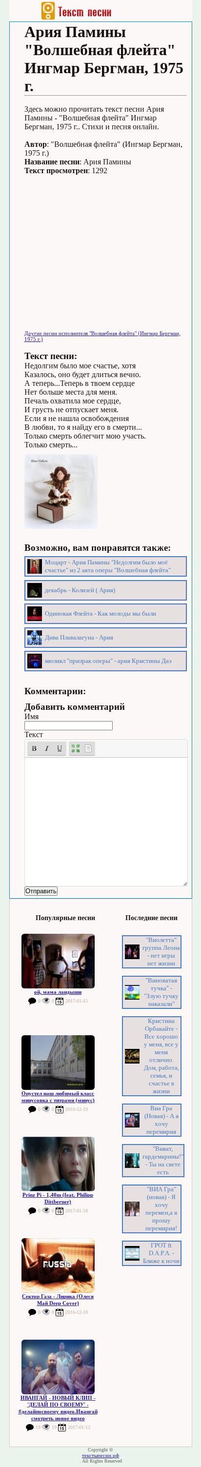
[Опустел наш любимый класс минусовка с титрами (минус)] (58, 1062)
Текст (33, 734)
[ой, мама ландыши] (58, 961)
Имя (31, 716)
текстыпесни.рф (100, 1455)
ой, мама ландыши (57, 992)
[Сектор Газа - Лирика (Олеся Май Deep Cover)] (58, 1265)
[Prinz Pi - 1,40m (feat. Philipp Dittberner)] (58, 1164)
